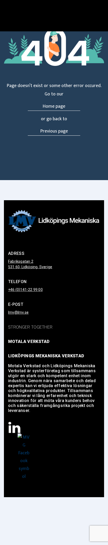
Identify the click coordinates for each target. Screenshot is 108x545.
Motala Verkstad (29, 341)
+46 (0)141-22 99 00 (25, 290)
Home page (54, 106)
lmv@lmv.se (18, 312)
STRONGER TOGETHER (30, 327)
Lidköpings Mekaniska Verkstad (46, 355)
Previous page (54, 131)
